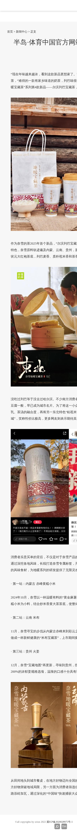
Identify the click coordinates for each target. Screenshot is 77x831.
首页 (10, 31)
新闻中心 (21, 31)
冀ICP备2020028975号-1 (60, 821)
